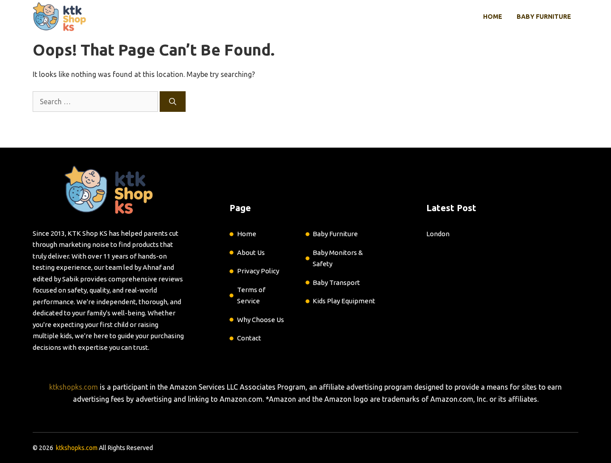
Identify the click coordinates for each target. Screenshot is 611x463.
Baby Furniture (544, 16)
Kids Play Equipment (344, 301)
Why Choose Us (260, 319)
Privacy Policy (258, 271)
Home (492, 16)
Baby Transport (336, 282)
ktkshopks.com (73, 387)
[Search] (173, 101)
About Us (251, 252)
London (438, 234)
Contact (249, 338)
